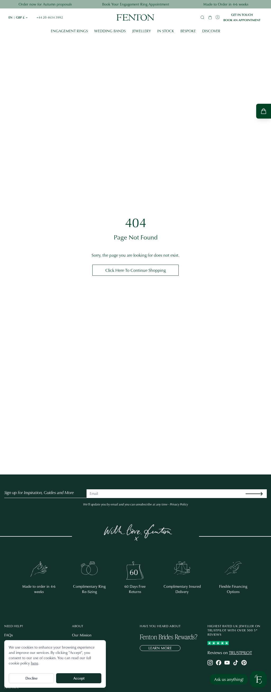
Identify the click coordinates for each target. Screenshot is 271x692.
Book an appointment (241, 20)
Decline (31, 678)
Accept (78, 678)
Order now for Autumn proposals (45, 4)
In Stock (165, 30)
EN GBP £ (18, 17)
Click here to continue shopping (135, 270)
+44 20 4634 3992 (50, 17)
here (34, 663)
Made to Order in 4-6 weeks (225, 4)
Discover (211, 30)
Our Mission (82, 634)
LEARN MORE (160, 647)
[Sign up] (258, 493)
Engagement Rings (69, 30)
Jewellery (141, 30)
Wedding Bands (110, 30)
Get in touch (242, 15)
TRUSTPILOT (240, 652)
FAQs (8, 634)
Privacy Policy (179, 504)
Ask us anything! (228, 679)
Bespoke (188, 30)
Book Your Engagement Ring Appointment (135, 4)
